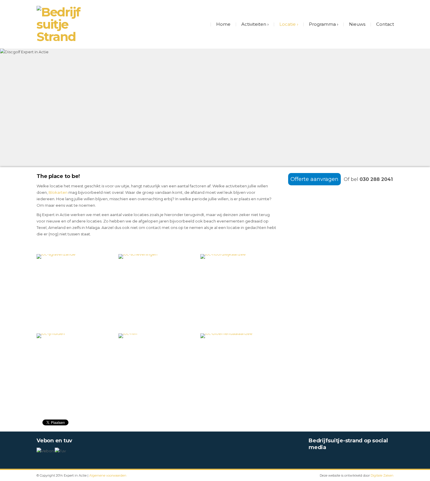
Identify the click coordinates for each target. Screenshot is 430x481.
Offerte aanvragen (314, 179)
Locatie (287, 24)
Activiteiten (253, 24)
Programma (322, 24)
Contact (385, 24)
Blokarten (58, 192)
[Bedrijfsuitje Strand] (60, 24)
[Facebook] (312, 459)
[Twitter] (321, 459)
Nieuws (357, 24)
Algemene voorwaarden (107, 475)
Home (223, 24)
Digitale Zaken (382, 475)
